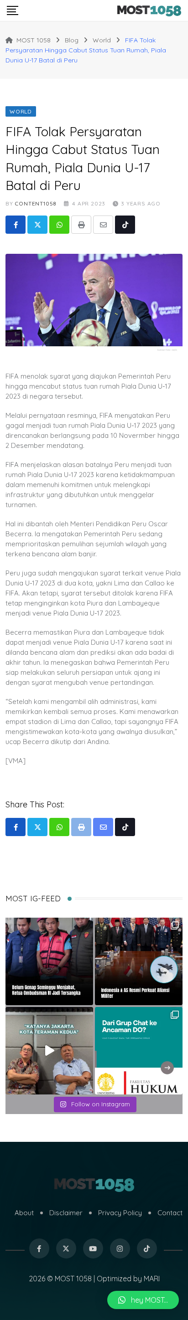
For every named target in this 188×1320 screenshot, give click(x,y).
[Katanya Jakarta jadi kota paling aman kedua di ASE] (49, 1050)
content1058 (36, 203)
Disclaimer (66, 1212)
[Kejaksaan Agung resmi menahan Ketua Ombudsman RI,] (49, 961)
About (24, 1212)
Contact (170, 1212)
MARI (152, 1278)
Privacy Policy (120, 1212)
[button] (143, 1300)
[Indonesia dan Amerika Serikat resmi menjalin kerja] (139, 961)
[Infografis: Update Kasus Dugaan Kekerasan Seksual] (139, 1050)
